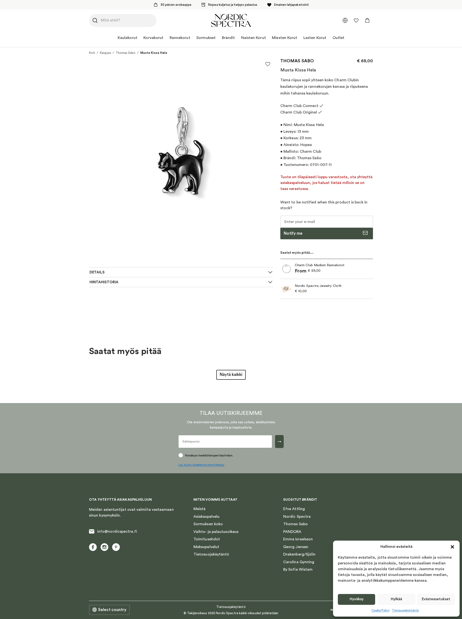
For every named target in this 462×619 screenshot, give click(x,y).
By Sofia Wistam (298, 569)
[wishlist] (356, 20)
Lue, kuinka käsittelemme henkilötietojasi (201, 465)
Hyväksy (357, 599)
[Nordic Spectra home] (231, 20)
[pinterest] (116, 547)
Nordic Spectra (297, 516)
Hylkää (396, 599)
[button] (452, 546)
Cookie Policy (381, 610)
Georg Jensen (295, 547)
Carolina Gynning (298, 562)
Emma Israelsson (298, 539)
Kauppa (105, 52)
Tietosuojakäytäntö (405, 610)
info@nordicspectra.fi (117, 531)
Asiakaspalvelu (206, 516)
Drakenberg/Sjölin (299, 554)
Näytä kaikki (231, 375)
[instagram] (104, 547)
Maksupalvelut (206, 547)
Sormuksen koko (208, 524)
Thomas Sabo (126, 52)
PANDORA (292, 532)
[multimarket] (345, 20)
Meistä (199, 509)
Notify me (293, 233)
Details (97, 272)
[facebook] (93, 547)
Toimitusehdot (206, 539)
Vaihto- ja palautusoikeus (215, 532)
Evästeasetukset (436, 599)
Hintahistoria (104, 282)
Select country (112, 610)
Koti (92, 52)
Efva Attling (294, 509)
